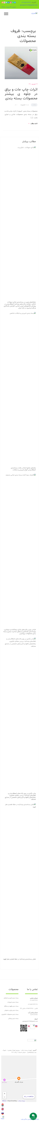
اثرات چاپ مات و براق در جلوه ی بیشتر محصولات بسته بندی (21, 94)
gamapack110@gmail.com (28, 5)
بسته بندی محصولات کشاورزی (10, 1014)
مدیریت (22, 105)
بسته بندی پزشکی (13, 1018)
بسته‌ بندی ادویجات (12, 1002)
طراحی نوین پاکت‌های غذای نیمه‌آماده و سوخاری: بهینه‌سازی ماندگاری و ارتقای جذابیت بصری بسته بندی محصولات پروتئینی (19, 631)
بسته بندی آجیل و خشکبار (11, 998)
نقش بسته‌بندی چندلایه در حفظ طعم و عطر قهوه (19, 959)
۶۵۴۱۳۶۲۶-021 (26, 2)
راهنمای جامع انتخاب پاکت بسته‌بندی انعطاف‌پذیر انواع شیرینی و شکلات (23, 469)
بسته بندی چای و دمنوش (11, 1010)
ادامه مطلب (32, 123)
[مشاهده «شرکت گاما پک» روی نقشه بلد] (18, 1078)
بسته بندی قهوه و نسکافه (11, 1006)
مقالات (34, 105)
